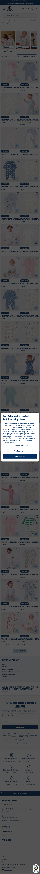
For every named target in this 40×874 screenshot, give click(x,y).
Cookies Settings (21, 445)
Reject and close (19, 451)
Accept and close (20, 456)
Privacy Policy (9, 442)
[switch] (36, 871)
